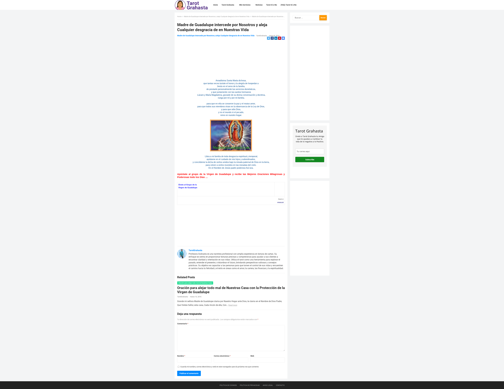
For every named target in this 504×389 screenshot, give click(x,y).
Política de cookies (228, 385)
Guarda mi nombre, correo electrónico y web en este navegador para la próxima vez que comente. (219, 367)
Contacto (280, 385)
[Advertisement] (231, 58)
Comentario (182, 324)
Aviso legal (268, 385)
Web (252, 356)
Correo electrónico (222, 356)
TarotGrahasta (261, 36)
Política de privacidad (250, 385)
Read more (232, 305)
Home (179, 16)
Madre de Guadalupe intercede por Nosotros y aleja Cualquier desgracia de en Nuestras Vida (217, 16)
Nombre (181, 356)
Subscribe (309, 159)
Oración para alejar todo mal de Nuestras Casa (195, 283)
